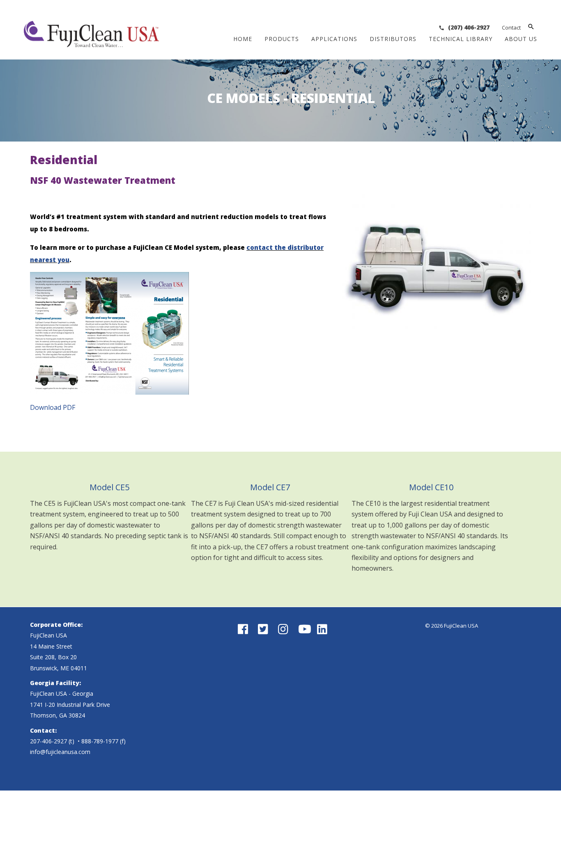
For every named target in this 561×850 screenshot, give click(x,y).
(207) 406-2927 (468, 27)
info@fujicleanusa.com (60, 752)
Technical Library (460, 39)
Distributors (393, 39)
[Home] (91, 41)
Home (242, 39)
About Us (521, 39)
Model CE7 (270, 487)
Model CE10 (431, 487)
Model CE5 (109, 487)
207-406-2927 (48, 741)
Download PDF (52, 407)
